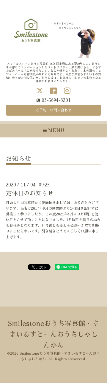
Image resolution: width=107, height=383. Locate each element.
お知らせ (18, 159)
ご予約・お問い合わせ (53, 110)
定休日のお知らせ (30, 193)
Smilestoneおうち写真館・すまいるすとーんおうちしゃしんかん (53, 334)
